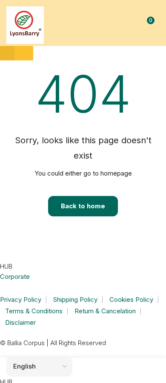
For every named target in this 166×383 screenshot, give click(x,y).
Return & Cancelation (105, 311)
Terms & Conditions (34, 311)
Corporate (15, 276)
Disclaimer (20, 322)
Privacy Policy (20, 299)
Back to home (83, 206)
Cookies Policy (131, 299)
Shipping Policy (75, 299)
